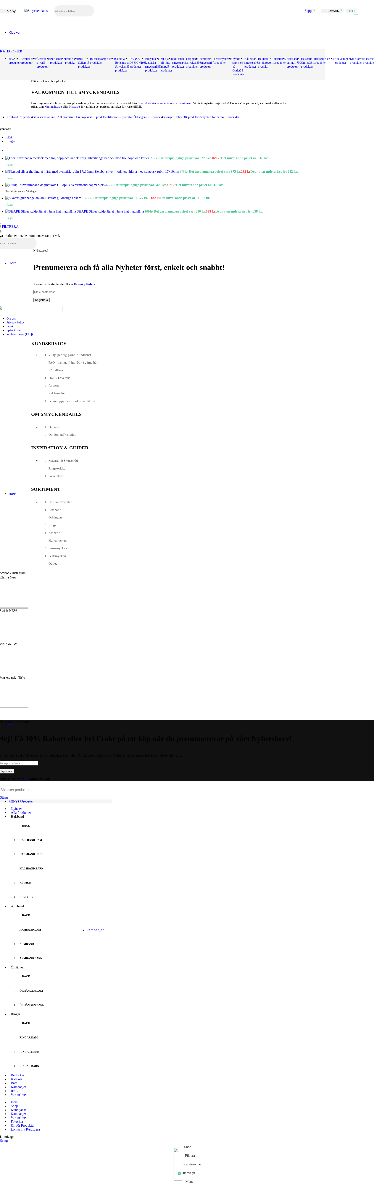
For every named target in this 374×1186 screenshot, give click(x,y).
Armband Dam (30, 929)
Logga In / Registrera (25, 1129)
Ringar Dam (28, 1037)
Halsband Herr (31, 854)
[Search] (353, 15)
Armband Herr (30, 944)
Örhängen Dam (31, 990)
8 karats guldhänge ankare (63, 198)
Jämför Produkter (22, 1125)
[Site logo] (36, 11)
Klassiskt (74, 106)
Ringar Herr (29, 1051)
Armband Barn (30, 958)
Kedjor (25, 882)
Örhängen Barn (31, 1005)
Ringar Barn (29, 1066)
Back (26, 825)
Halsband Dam (30, 840)
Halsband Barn (31, 868)
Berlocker (28, 897)
